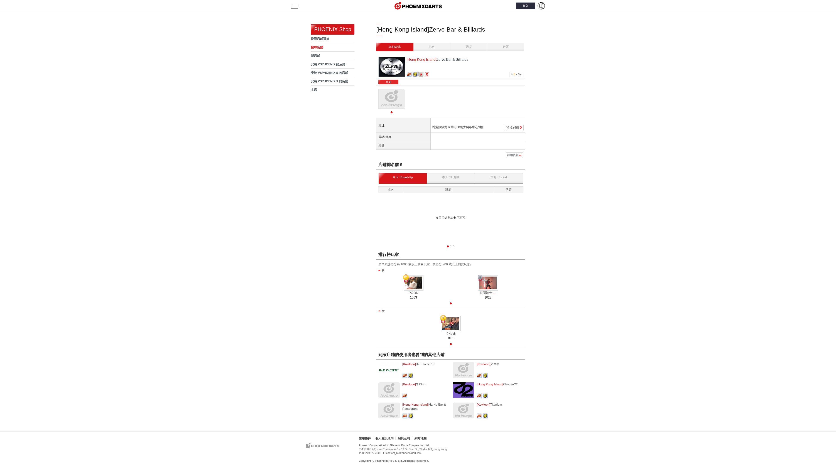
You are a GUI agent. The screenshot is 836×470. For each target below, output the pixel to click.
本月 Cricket (498, 177)
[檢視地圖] (513, 127)
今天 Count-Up (403, 177)
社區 (506, 47)
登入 (525, 6)
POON (413, 293)
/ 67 (517, 74)
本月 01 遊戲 (450, 177)
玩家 (469, 47)
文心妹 (451, 333)
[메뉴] (297, 6)
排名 (432, 47)
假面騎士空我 (489, 293)
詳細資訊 (395, 47)
